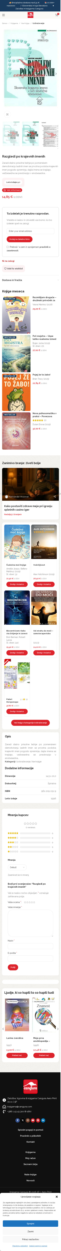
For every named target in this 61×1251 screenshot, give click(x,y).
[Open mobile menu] (3, 15)
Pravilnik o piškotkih (20, 1246)
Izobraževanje (38, 23)
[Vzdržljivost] (44, 543)
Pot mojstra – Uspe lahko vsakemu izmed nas (44, 339)
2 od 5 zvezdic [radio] (27, 902)
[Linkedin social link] (43, 1120)
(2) (45, 420)
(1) (27, 699)
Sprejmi (30, 1223)
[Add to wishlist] (27, 527)
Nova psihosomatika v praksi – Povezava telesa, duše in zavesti (45, 416)
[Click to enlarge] (7, 114)
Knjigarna (14, 23)
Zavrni (30, 1231)
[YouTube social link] (33, 1120)
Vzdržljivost (39, 565)
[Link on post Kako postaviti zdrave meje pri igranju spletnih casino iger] (30, 484)
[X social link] (23, 1120)
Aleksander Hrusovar (19, 497)
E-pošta (12, 953)
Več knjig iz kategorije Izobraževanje (30, 723)
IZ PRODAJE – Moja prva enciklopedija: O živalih (16, 1041)
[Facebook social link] (17, 1120)
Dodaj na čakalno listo (20, 239)
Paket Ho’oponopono (12, 702)
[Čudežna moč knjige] (17, 543)
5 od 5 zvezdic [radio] (34, 902)
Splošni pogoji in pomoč (38, 1246)
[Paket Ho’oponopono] (17, 677)
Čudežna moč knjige (16, 565)
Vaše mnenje (15, 907)
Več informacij (14, 190)
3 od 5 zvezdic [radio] (29, 902)
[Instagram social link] (28, 1120)
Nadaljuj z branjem (13, 514)
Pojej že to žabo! (41, 374)
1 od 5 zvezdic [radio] (25, 902)
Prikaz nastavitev (30, 1239)
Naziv (11, 940)
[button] (56, 1196)
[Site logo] (30, 15)
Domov (4, 23)
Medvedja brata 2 (42, 1038)
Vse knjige (25, 23)
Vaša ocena (14, 902)
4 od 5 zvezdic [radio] (32, 902)
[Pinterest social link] (38, 1120)
